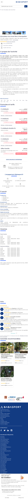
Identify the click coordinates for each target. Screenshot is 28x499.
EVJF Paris (2, 437)
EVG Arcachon (3, 456)
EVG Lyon (2, 452)
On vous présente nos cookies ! (7, 492)
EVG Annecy (3, 466)
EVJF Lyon (2, 453)
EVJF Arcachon (3, 457)
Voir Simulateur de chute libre (8, 9)
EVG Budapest (3, 469)
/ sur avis (11, 41)
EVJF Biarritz (3, 465)
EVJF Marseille (3, 449)
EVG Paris (2, 436)
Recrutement (3, 417)
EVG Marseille (3, 448)
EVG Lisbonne (3, 473)
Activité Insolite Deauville (5, 458)
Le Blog (2, 420)
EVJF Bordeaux (3, 445)
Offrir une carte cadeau (5, 410)
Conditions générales (4, 422)
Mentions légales (4, 423)
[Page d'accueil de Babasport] (22, 2)
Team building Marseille (5, 450)
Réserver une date (21, 112)
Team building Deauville (5, 460)
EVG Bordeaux (3, 444)
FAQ (1, 412)
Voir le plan (15, 39)
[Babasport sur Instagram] (12, 431)
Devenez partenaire (4, 414)
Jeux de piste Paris (4, 443)
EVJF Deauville (3, 461)
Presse (1, 418)
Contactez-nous (3, 421)
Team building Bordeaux (5, 447)
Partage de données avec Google (8, 491)
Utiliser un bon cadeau (5, 413)
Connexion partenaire (5, 416)
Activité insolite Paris (4, 441)
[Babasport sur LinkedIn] (8, 431)
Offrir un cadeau (9, 112)
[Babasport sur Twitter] (5, 431)
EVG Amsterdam (3, 471)
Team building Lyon (4, 454)
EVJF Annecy (3, 467)
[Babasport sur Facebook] (1, 431)
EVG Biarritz (2, 463)
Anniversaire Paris (4, 440)
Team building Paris (4, 439)
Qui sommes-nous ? (4, 409)
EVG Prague (2, 470)
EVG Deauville (3, 462)
